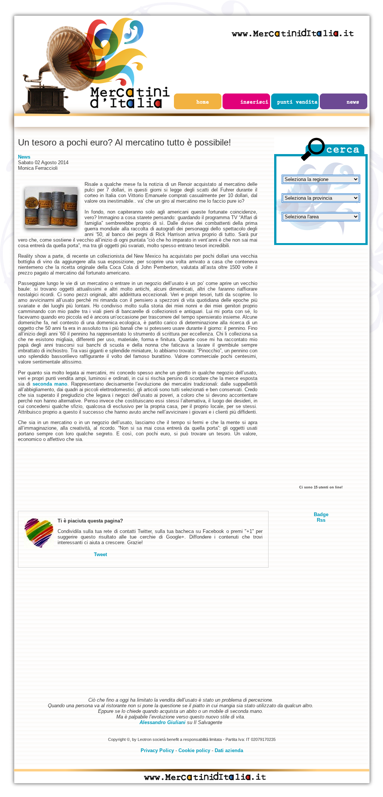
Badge (321, 514)
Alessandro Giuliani (163, 722)
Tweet (100, 554)
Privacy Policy (157, 750)
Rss (321, 520)
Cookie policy (194, 750)
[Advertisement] (320, 368)
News (24, 157)
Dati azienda (229, 750)
